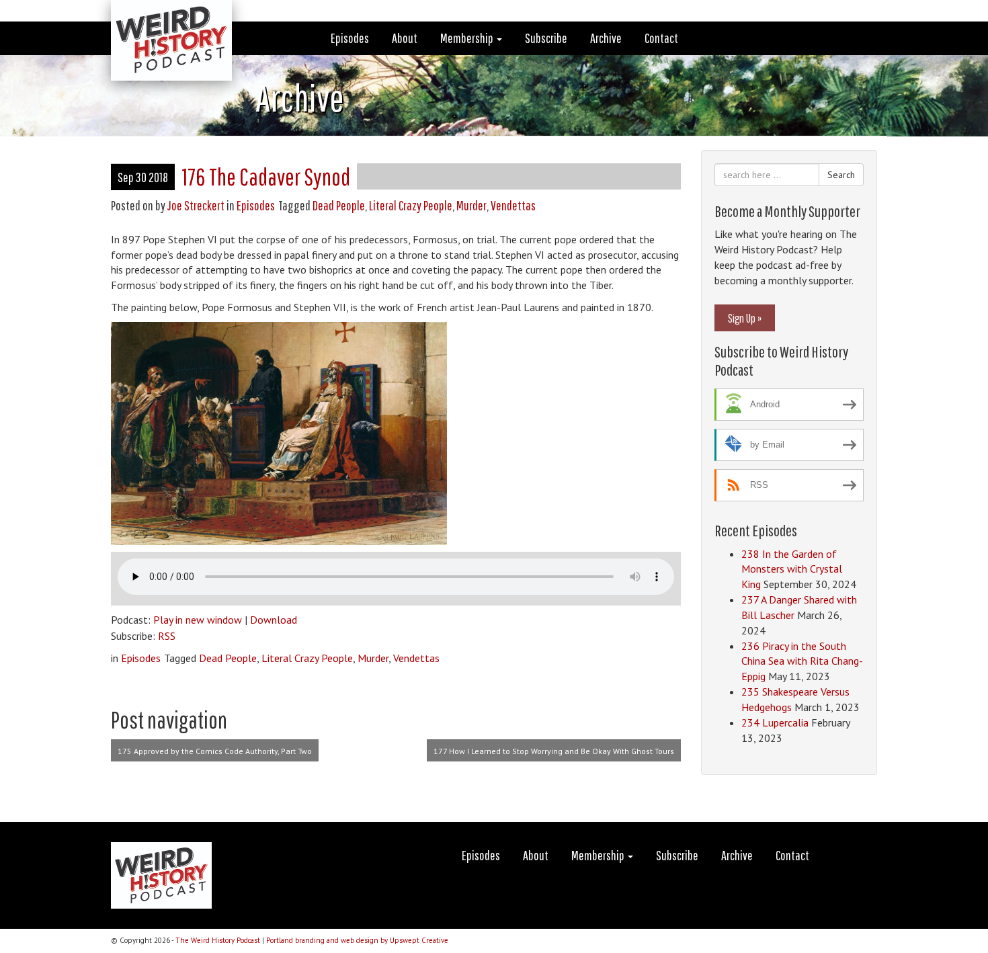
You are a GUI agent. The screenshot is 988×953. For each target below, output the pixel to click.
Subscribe (546, 38)
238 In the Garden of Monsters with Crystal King (791, 569)
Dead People (339, 205)
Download (273, 619)
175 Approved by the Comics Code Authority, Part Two (215, 751)
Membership (467, 38)
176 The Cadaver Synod (265, 176)
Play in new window (197, 619)
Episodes (350, 38)
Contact (661, 38)
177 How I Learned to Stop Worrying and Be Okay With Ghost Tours (554, 751)
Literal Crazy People (410, 205)
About (404, 38)
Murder (471, 205)
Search (841, 175)
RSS (166, 636)
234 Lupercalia (775, 722)
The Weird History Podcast (217, 940)
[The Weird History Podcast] (161, 17)
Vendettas (513, 205)
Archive (606, 38)
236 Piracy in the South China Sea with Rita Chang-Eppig (802, 661)
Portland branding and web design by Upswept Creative (357, 940)
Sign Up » (744, 318)
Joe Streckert (195, 205)
